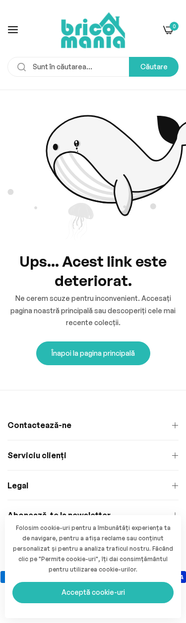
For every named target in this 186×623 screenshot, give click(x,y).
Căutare (154, 66)
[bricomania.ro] (93, 29)
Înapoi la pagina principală (93, 353)
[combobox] (93, 67)
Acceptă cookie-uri (93, 592)
